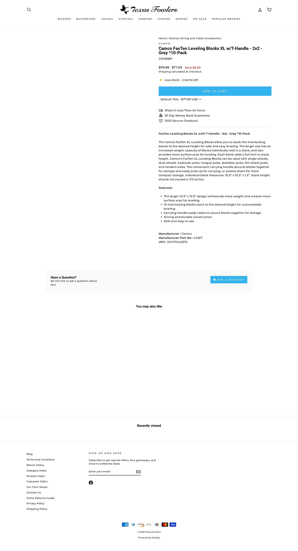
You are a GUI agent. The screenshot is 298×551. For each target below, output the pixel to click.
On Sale (200, 18)
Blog (30, 454)
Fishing (164, 18)
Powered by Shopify (149, 537)
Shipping (165, 71)
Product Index (36, 476)
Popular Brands (226, 18)
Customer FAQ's (37, 481)
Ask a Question (230, 279)
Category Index (37, 470)
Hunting (126, 18)
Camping (145, 18)
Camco (165, 43)
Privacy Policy (36, 503)
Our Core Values (37, 487)
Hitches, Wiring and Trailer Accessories (194, 38)
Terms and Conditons (41, 459)
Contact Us (34, 492)
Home (163, 38)
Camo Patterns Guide (41, 498)
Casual (107, 18)
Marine (182, 18)
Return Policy (35, 465)
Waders (64, 18)
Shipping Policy (37, 509)
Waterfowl (86, 18)
